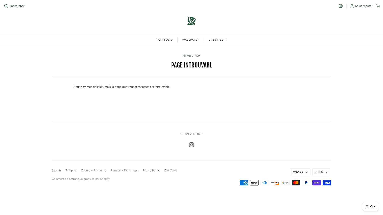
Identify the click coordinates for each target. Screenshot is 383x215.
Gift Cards (170, 170)
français (298, 172)
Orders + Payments (93, 170)
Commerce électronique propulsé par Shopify (81, 179)
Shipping (71, 170)
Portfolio (165, 39)
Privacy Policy (151, 170)
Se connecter (363, 6)
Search (56, 170)
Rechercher (16, 6)
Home (187, 56)
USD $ (319, 172)
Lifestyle (216, 39)
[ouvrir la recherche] (6, 6)
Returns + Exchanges (124, 170)
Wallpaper (190, 39)
